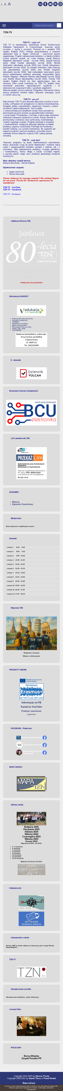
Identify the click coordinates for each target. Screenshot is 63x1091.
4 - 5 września (17, 846)
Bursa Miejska (31, 1056)
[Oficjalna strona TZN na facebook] (31, 739)
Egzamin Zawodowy (22, 504)
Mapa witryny (29, 1083)
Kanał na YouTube (31, 707)
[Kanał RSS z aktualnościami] (55, 4)
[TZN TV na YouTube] (50, 4)
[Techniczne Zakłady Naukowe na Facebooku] (45, 4)
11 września (16, 856)
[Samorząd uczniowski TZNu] (31, 747)
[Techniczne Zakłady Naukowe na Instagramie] (60, 4)
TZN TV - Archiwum (11, 194)
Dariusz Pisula (42, 1076)
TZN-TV (7, 32)
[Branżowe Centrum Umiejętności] (31, 412)
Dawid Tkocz (35, 1078)
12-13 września (18, 858)
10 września (16, 855)
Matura (15, 502)
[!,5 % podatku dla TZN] (31, 463)
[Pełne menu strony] (4, 25)
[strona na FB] (31, 755)
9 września (16, 853)
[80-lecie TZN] (31, 279)
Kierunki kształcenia (20, 320)
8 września (16, 851)
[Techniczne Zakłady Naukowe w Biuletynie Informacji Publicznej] (40, 4)
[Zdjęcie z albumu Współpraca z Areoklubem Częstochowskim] (31, 1035)
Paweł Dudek (50, 1078)
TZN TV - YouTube (11, 187)
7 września (16, 850)
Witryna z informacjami (31, 656)
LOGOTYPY (31, 714)
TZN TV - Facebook (12, 190)
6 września (16, 848)
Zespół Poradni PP (31, 1058)
